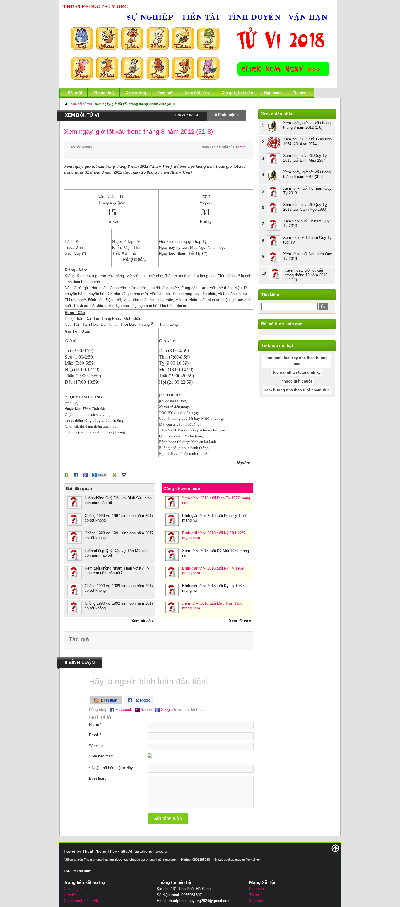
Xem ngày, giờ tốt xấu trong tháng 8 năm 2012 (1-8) (307, 125)
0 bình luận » (227, 115)
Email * (95, 735)
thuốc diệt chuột (297, 381)
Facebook (123, 709)
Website (96, 745)
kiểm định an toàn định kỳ (297, 372)
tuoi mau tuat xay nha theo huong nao (297, 361)
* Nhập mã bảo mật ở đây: (111, 768)
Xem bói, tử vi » (81, 104)
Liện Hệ (70, 895)
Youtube (256, 901)
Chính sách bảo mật (81, 901)
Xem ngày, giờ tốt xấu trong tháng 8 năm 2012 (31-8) (135, 104)
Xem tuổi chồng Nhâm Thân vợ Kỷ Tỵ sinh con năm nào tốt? (117, 570)
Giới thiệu (72, 889)
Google (166, 709)
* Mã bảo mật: (101, 756)
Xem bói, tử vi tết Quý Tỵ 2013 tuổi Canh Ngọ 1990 (305, 207)
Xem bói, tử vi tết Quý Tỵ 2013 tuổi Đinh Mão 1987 (305, 157)
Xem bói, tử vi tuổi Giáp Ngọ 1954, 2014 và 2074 (307, 141)
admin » (241, 147)
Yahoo (146, 709)
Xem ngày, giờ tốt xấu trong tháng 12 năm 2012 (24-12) (306, 275)
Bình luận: (97, 778)
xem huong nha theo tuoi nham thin (297, 390)
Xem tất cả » (142, 621)
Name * (95, 724)
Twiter (254, 895)
